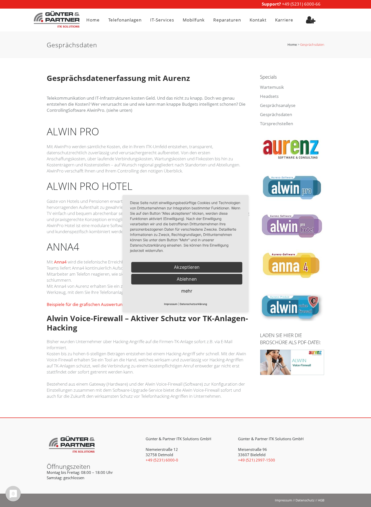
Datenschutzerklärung (193, 303)
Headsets (269, 96)
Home (292, 44)
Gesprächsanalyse (278, 105)
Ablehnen (187, 279)
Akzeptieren (187, 267)
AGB (321, 500)
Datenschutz (305, 500)
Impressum (283, 500)
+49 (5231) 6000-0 (162, 459)
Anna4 (60, 262)
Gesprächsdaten (276, 114)
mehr (186, 291)
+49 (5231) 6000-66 (291, 4)
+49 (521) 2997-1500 (256, 459)
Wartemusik (272, 87)
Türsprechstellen (276, 123)
